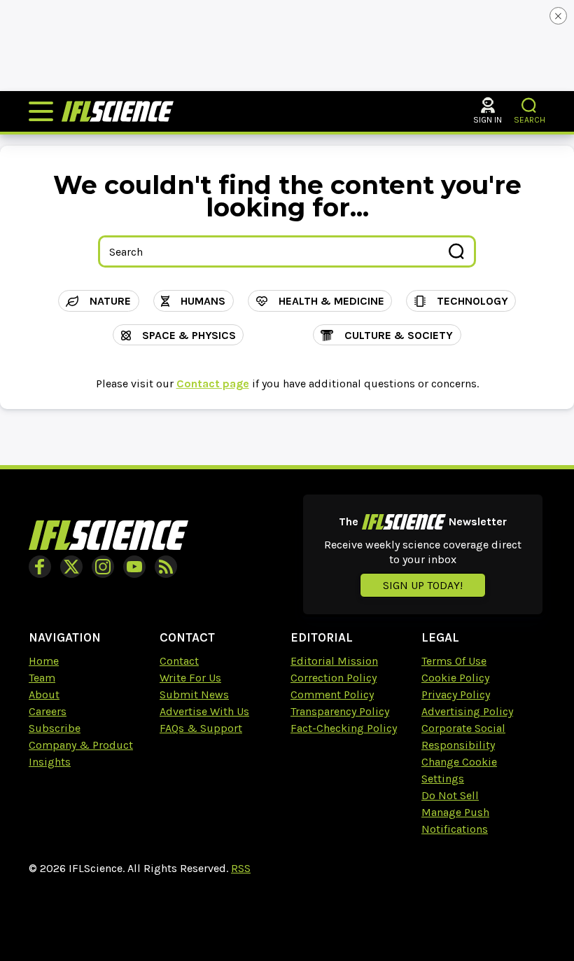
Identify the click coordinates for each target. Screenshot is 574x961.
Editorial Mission (334, 661)
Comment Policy (332, 694)
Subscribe (54, 728)
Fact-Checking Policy (343, 728)
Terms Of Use (453, 661)
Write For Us (190, 677)
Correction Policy (333, 677)
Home (44, 661)
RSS (241, 868)
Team (42, 677)
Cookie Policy (455, 677)
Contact (179, 661)
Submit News (194, 694)
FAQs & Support (201, 728)
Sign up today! (423, 585)
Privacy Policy (455, 694)
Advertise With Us (204, 711)
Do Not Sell (450, 795)
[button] (529, 105)
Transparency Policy (339, 711)
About (44, 694)
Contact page (212, 383)
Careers (47, 711)
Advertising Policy (467, 711)
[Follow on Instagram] (103, 566)
